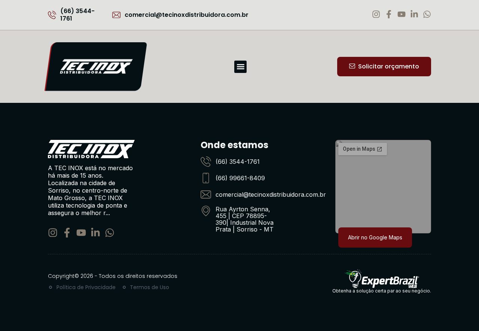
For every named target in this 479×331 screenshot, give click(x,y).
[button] (240, 67)
